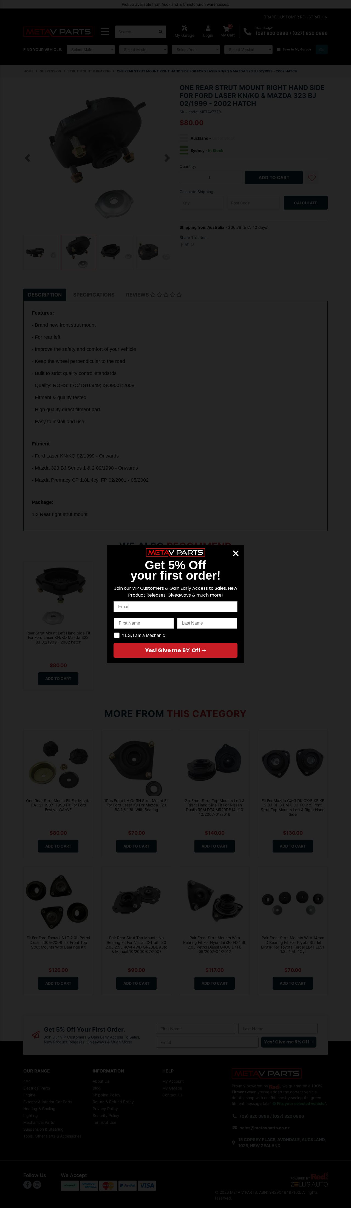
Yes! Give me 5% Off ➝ (175, 650)
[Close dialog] (235, 553)
